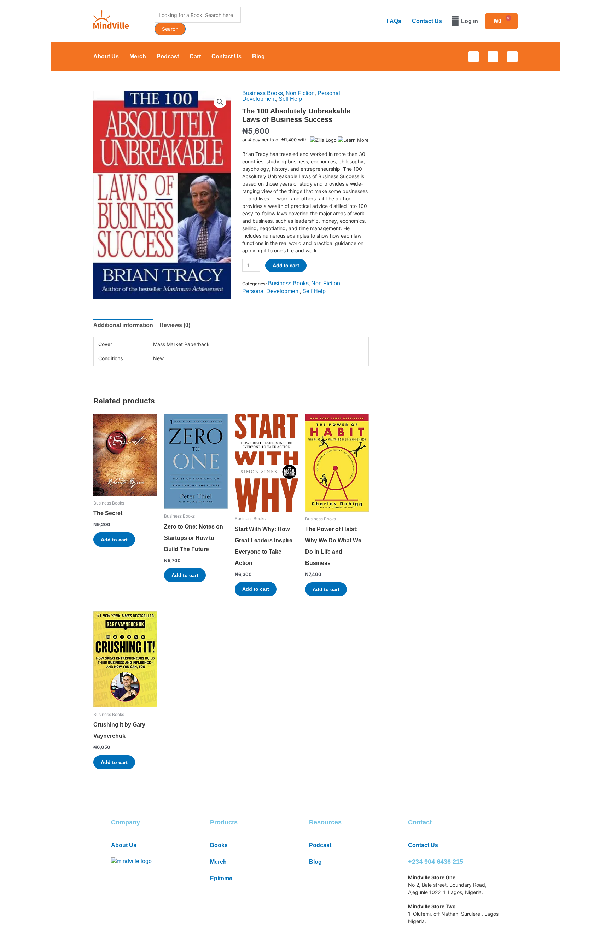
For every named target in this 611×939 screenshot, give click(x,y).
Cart (195, 56)
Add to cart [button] (114, 539)
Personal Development (271, 291)
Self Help (290, 99)
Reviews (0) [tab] (174, 325)
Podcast (168, 56)
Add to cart (286, 265)
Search (170, 29)
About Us (106, 56)
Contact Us (427, 21)
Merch (137, 56)
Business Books (262, 93)
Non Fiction (300, 93)
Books (219, 845)
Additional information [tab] (123, 325)
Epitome (221, 878)
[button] (220, 101)
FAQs (393, 21)
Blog (258, 56)
